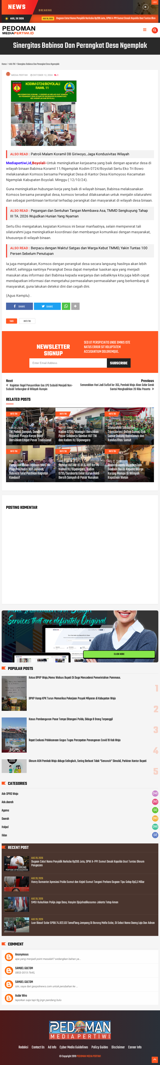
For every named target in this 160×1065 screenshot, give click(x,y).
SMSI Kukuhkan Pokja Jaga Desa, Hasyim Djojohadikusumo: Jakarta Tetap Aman (74, 902)
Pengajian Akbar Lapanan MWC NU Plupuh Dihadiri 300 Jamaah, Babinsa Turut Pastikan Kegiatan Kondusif (29, 471)
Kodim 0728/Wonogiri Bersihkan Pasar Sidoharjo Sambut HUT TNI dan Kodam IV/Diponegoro (79, 436)
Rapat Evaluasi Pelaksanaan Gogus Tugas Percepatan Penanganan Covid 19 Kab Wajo (75, 740)
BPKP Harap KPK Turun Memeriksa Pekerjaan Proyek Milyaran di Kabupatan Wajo (72, 698)
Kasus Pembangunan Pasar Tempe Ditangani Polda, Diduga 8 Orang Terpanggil (71, 719)
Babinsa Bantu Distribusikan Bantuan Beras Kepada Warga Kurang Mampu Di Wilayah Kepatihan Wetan (125, 471)
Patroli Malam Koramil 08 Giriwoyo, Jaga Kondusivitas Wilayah (80, 154)
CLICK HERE (119, 653)
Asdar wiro (21, 996)
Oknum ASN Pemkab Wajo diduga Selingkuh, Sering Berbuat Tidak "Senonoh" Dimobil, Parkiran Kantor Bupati (87, 761)
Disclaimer (118, 1047)
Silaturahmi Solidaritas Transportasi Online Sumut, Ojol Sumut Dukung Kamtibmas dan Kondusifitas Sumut (126, 434)
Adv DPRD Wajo (10, 794)
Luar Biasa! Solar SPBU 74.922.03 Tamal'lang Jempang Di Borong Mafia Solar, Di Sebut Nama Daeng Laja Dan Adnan (93, 923)
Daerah (5, 819)
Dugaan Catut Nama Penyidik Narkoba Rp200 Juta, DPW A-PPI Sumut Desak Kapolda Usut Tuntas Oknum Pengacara (87, 863)
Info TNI (27, 321)
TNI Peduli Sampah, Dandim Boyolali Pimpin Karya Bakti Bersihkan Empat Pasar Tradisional (30, 436)
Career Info (134, 1047)
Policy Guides (99, 1047)
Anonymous (22, 955)
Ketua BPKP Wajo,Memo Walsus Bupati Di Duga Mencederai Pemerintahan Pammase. (75, 677)
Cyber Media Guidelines (74, 1047)
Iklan (4, 835)
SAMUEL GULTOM (24, 968)
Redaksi (23, 1047)
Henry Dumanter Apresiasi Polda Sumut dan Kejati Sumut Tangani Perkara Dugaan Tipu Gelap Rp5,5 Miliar (87, 882)
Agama (5, 810)
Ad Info (52, 1047)
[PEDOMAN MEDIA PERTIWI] (80, 1039)
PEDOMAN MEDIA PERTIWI (89, 1056)
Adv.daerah (8, 802)
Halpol (5, 827)
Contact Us (38, 1047)
